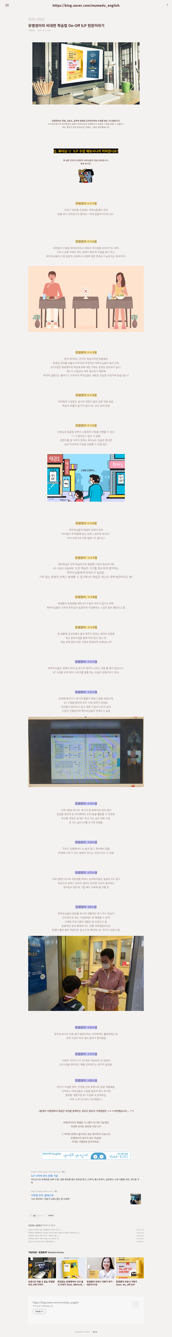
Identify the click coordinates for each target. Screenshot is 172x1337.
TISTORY (86, 1332)
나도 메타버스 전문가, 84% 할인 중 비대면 (50, 1198)
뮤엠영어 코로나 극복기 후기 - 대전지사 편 (42, 1235)
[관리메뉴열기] (167, 5)
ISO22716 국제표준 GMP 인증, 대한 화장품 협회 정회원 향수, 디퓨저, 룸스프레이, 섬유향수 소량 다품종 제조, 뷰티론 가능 (85, 1181)
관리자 (95, 1332)
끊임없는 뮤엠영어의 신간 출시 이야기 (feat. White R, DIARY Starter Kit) (52, 1232)
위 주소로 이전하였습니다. (43, 1306)
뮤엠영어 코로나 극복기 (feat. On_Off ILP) (42, 1238)
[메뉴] (7, 5)
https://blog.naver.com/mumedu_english (86, 5)
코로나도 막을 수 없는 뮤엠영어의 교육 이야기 (43, 1229)
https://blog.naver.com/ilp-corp (45, 1172)
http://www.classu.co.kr (42, 1191)
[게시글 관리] (41, 1216)
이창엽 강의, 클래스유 (42, 1195)
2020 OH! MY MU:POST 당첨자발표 (40, 1241)
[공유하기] (38, 1216)
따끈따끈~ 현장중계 (35, 1225)
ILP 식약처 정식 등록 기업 (44, 1175)
